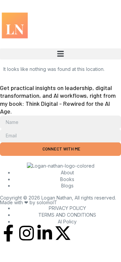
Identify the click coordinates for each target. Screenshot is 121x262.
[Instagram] (26, 233)
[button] (60, 53)
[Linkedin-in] (44, 233)
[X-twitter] (62, 233)
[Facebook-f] (8, 233)
